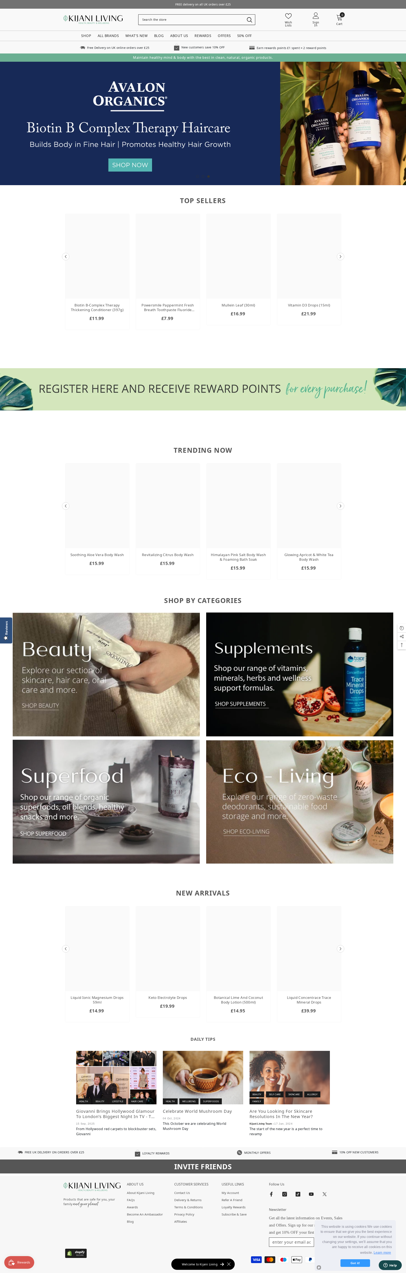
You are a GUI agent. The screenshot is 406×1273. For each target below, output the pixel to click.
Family (256, 1101)
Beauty (100, 1101)
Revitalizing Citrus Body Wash (168, 555)
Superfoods (211, 1101)
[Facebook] (271, 1194)
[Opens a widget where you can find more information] (390, 1265)
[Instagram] (285, 1194)
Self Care (275, 1094)
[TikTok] (298, 1194)
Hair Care (137, 1101)
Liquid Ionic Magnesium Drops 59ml (97, 1000)
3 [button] (208, 176)
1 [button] (197, 176)
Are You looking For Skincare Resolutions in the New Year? (281, 1114)
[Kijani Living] (106, 675)
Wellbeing (189, 1101)
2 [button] (203, 176)
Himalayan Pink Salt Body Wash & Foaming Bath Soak (238, 557)
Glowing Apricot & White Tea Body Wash (308, 557)
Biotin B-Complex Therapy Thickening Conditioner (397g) (97, 307)
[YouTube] (311, 1194)
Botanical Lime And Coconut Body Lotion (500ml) (238, 1000)
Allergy (312, 1094)
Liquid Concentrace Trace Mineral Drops (309, 1000)
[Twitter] (325, 1194)
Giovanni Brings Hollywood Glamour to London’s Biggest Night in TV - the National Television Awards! (116, 1114)
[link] (114, 47)
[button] (65, 256)
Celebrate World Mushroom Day (197, 1111)
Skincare (294, 1094)
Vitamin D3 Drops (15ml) (309, 305)
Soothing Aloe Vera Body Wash (97, 555)
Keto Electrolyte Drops (167, 997)
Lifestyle (117, 1101)
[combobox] (191, 20)
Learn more (382, 1252)
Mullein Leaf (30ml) (238, 305)
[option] (203, 123)
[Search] (197, 20)
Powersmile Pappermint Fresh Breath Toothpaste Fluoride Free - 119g (167, 307)
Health (83, 1101)
